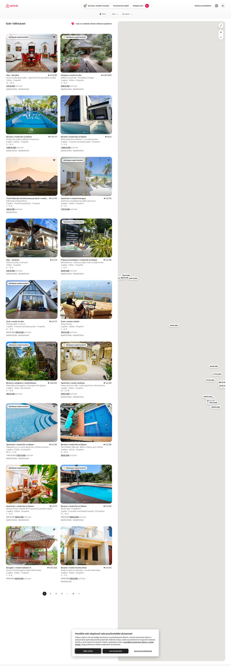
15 (73, 594)
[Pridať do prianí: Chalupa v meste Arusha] (109, 37)
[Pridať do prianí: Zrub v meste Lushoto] (109, 283)
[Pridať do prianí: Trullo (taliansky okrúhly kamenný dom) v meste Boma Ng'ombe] (54, 160)
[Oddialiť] (220, 37)
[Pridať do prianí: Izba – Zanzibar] (54, 37)
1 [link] (44, 594)
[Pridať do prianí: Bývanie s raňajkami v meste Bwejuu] (54, 345)
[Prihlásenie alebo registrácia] (216, 5)
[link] (39, 594)
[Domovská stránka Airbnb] (12, 6)
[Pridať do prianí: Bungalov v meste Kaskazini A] (54, 529)
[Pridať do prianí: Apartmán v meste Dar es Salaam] (54, 406)
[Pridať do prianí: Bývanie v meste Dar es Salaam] (54, 98)
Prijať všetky (88, 651)
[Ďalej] (79, 594)
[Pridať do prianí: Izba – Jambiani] (54, 222)
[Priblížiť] (220, 32)
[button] (10, 86)
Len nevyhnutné (115, 651)
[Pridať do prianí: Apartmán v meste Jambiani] (109, 345)
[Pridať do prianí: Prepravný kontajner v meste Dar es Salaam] (109, 222)
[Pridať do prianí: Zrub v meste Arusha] (54, 283)
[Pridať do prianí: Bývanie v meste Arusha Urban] (109, 529)
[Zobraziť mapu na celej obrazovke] (220, 25)
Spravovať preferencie (143, 651)
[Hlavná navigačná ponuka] (222, 5)
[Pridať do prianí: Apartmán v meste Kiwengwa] (109, 160)
